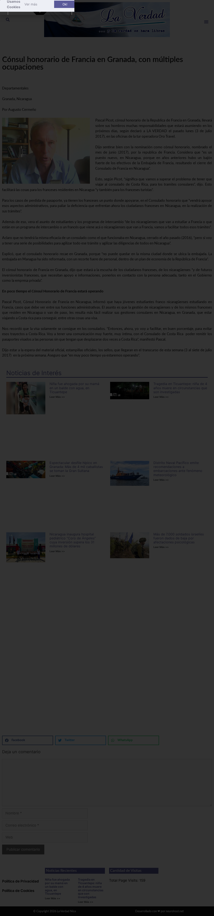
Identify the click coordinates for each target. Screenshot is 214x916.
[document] (107, 458)
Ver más (30, 4)
